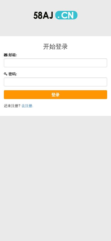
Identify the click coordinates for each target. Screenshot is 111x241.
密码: (12, 73)
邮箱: (12, 54)
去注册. (27, 105)
